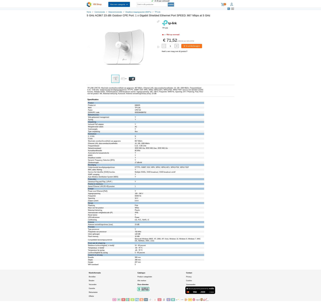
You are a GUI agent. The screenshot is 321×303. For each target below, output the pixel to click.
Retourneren (93, 292)
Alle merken (141, 281)
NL (229, 9)
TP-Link (157, 12)
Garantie (92, 288)
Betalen (91, 281)
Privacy (189, 277)
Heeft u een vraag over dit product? (174, 51)
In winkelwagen (192, 46)
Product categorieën (144, 277)
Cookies (189, 281)
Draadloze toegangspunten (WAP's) (138, 12)
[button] (158, 21)
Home (89, 12)
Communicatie (100, 12)
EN (232, 9)
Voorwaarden (190, 284)
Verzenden (92, 284)
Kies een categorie (118, 4)
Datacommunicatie (115, 12)
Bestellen (92, 277)
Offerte (91, 296)
